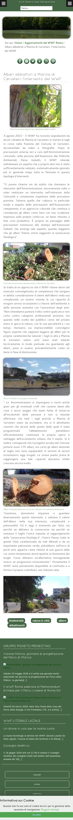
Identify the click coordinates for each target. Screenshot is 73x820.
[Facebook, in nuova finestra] (20, 63)
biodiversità (16, 620)
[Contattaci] (53, 63)
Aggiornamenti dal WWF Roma (43, 43)
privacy (37, 784)
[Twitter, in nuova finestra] (33, 63)
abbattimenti (17, 625)
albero (62, 620)
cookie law (37, 793)
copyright (37, 774)
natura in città (41, 620)
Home (18, 43)
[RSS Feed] (46, 63)
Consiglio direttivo (16, 745)
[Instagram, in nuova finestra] (27, 63)
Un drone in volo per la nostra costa (29, 728)
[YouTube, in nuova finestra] (39, 63)
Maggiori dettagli (50, 809)
